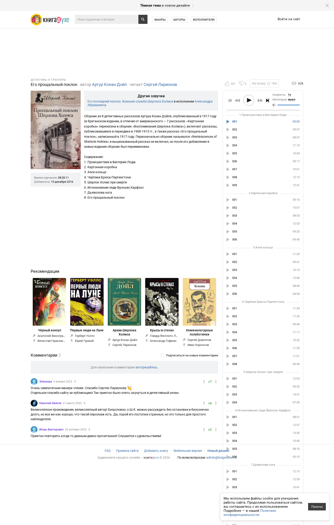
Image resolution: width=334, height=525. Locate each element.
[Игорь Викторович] (34, 429)
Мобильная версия (188, 450)
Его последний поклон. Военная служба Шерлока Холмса (130, 101)
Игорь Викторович (51, 429)
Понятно (317, 506)
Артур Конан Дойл (109, 84)
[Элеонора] (34, 381)
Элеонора (45, 381)
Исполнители (203, 19)
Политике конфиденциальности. (250, 513)
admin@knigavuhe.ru (221, 457)
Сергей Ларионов (160, 84)
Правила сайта (127, 450)
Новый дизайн (218, 450)
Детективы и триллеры (48, 79)
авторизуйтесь (146, 367)
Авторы (179, 19)
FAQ (108, 450)
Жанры (159, 19)
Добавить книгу (156, 450)
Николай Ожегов (50, 403)
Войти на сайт (289, 19)
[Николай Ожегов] (34, 403)
